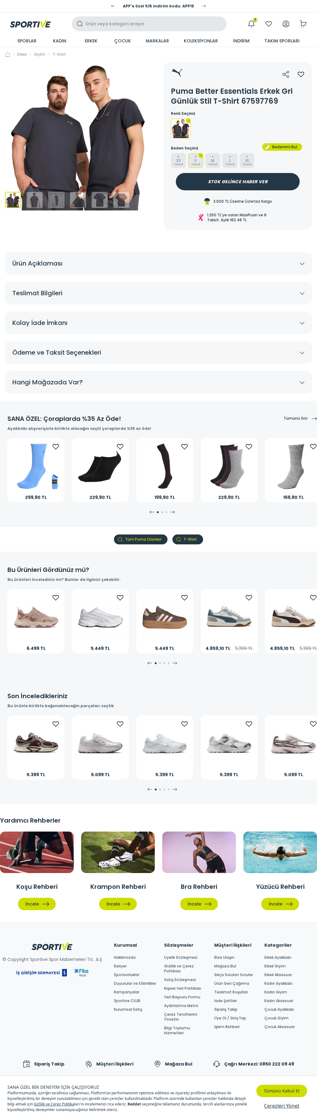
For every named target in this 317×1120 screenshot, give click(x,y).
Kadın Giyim (275, 992)
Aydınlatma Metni (181, 1005)
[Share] (286, 74)
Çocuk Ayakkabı (279, 1009)
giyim (39, 54)
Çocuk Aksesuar (279, 1026)
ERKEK (91, 41)
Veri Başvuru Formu (182, 997)
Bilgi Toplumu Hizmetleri (177, 1031)
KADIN (59, 41)
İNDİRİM (241, 41)
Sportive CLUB (127, 1000)
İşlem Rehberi (227, 1026)
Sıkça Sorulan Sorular (233, 974)
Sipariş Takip (225, 1009)
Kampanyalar (126, 992)
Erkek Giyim (275, 966)
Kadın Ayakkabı (278, 983)
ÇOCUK (122, 41)
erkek (22, 54)
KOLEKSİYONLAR (201, 41)
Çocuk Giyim (276, 1018)
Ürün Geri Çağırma (231, 983)
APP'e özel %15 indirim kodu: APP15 (158, 6)
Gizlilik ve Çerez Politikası (179, 969)
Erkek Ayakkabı (277, 957)
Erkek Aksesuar (278, 974)
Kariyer (120, 966)
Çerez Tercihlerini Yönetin (180, 1017)
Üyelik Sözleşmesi (181, 957)
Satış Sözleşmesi (180, 979)
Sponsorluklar (126, 974)
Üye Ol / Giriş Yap (230, 1018)
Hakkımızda (125, 957)
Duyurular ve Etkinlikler (135, 983)
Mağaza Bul (225, 966)
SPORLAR (27, 41)
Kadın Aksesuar (278, 1000)
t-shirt (59, 54)
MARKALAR (157, 41)
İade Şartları (225, 1000)
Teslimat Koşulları (231, 992)
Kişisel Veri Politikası (182, 988)
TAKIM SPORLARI (282, 41)
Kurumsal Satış (128, 1009)
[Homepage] (30, 24)
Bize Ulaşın (224, 957)
